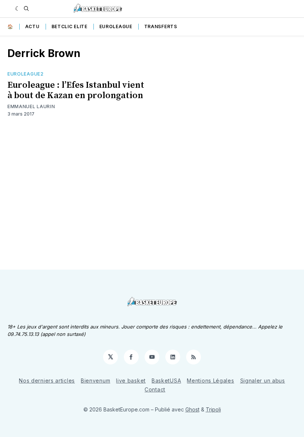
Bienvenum (95, 380)
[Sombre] (17, 8)
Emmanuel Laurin (31, 106)
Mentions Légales (210, 380)
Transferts (160, 26)
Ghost (192, 409)
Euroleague (115, 26)
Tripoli (213, 409)
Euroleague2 (25, 74)
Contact (155, 389)
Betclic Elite (69, 26)
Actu (32, 26)
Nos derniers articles (47, 380)
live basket (131, 380)
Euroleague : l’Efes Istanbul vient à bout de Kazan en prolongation (75, 90)
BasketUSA (166, 380)
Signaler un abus (262, 380)
